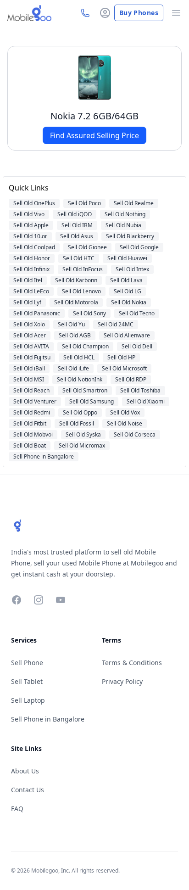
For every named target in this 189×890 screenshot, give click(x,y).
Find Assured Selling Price (94, 135)
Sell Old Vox (125, 412)
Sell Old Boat (29, 445)
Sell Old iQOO (74, 214)
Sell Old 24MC (115, 324)
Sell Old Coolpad (34, 247)
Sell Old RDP (130, 379)
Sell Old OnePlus (34, 203)
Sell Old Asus (76, 236)
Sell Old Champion (85, 346)
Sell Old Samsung (91, 401)
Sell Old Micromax (82, 445)
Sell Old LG (127, 291)
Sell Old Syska (83, 434)
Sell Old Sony (89, 313)
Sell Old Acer (29, 335)
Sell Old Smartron (84, 390)
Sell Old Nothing (125, 214)
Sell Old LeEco (31, 291)
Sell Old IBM (77, 225)
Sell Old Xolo (29, 324)
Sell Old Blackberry (130, 236)
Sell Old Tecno (137, 313)
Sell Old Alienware (127, 335)
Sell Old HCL (78, 357)
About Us (25, 771)
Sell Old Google (139, 247)
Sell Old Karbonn (76, 280)
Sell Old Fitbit (29, 423)
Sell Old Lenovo (81, 291)
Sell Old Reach (31, 390)
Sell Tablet (27, 681)
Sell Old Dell (137, 346)
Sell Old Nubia (123, 225)
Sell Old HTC (78, 258)
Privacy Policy (122, 681)
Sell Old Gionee (87, 247)
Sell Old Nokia (128, 302)
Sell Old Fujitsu (31, 357)
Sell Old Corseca (135, 434)
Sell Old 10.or (30, 236)
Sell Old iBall (29, 368)
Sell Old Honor (31, 258)
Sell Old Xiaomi (146, 401)
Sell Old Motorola (76, 302)
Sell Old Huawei (127, 258)
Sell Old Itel (27, 280)
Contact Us (27, 789)
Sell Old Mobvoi (33, 434)
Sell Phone (27, 662)
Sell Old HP (121, 357)
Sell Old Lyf (27, 302)
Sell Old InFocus (82, 269)
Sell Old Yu (71, 324)
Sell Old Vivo (28, 214)
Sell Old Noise (124, 423)
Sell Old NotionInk (79, 379)
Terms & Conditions (132, 662)
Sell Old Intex (132, 269)
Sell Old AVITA (31, 346)
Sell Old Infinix (31, 269)
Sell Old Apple (31, 225)
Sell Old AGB (75, 335)
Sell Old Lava (126, 280)
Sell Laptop (28, 700)
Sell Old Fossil (76, 423)
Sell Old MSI (28, 379)
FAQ (17, 808)
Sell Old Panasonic (36, 313)
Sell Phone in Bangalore (43, 456)
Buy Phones (138, 12)
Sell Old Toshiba (140, 390)
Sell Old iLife (73, 368)
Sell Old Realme (134, 203)
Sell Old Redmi (31, 412)
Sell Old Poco (84, 203)
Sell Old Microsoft (124, 368)
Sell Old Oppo (80, 412)
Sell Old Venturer (34, 401)
